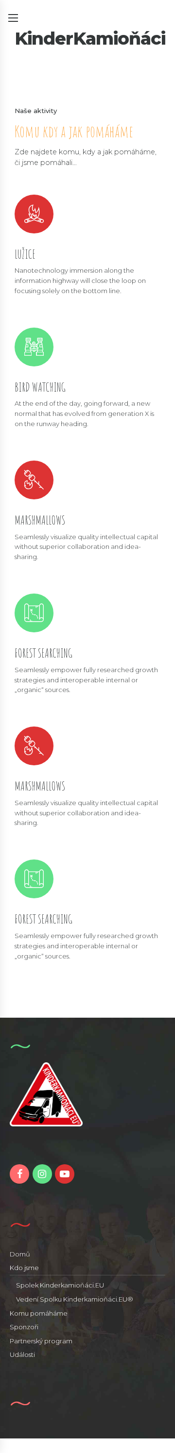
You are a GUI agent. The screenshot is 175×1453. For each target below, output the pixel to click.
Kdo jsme (24, 1267)
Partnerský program (41, 1341)
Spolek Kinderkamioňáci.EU (60, 1285)
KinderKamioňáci (90, 38)
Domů (20, 1254)
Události (22, 1354)
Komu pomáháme (39, 1313)
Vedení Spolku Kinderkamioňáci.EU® (74, 1299)
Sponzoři (24, 1327)
